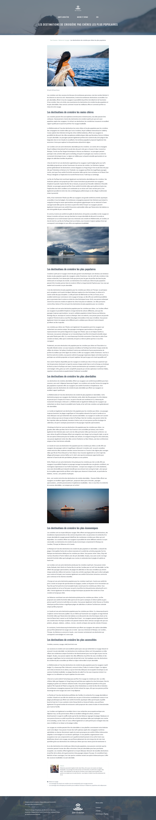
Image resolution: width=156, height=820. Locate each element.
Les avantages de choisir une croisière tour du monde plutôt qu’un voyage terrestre (71, 783)
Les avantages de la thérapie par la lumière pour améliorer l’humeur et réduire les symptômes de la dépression (77, 785)
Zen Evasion (53, 40)
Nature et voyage (82, 17)
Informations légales (102, 814)
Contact (98, 807)
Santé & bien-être (63, 17)
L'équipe (98, 811)
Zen (97, 17)
